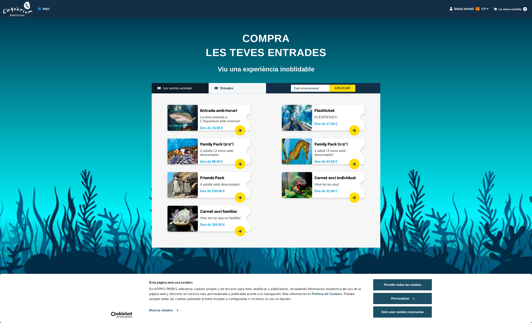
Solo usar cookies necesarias (402, 312)
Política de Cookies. (327, 294)
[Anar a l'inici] (17, 9)
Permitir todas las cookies (402, 284)
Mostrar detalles (161, 310)
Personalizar (400, 298)
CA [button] (483, 8)
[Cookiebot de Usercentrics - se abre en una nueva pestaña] (121, 315)
